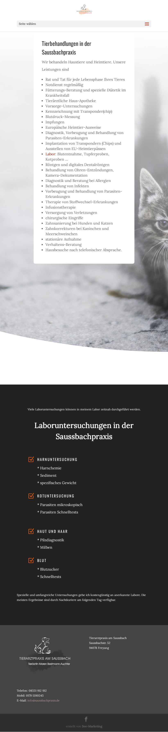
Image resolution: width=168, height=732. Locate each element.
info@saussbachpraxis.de (43, 700)
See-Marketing (92, 726)
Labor (50, 154)
